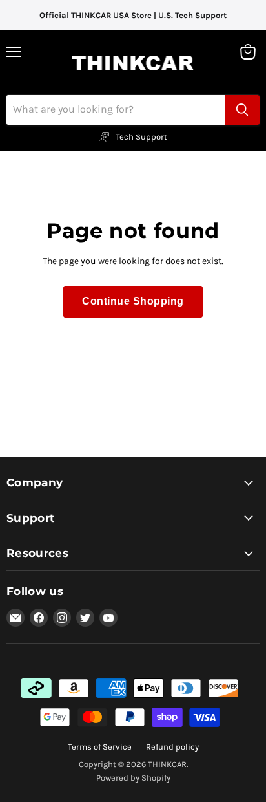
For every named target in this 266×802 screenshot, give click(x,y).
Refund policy (172, 747)
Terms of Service (100, 747)
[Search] (242, 110)
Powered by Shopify (133, 778)
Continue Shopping (132, 301)
